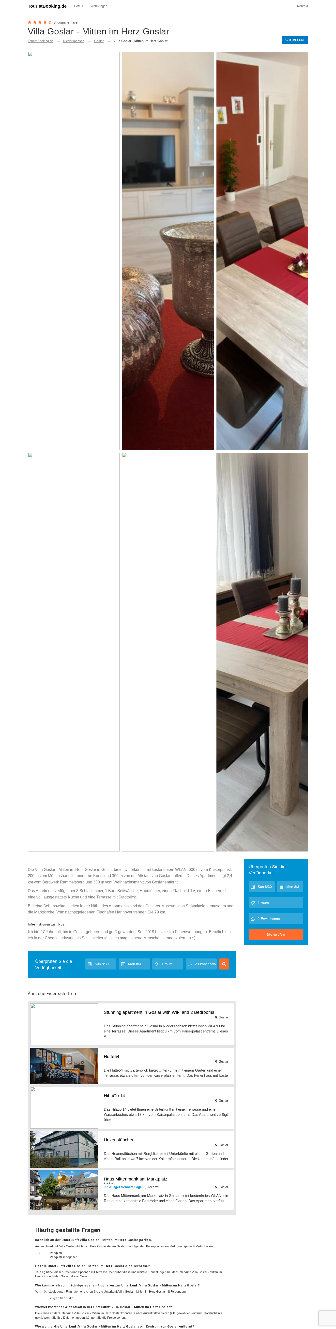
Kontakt (302, 6)
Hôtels (78, 6)
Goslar (99, 41)
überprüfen (276, 934)
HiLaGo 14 (114, 1095)
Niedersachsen (73, 41)
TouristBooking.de (47, 6)
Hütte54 (111, 1056)
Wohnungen (99, 6)
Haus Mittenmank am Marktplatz (135, 1179)
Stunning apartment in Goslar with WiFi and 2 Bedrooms (159, 1012)
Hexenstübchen (119, 1139)
